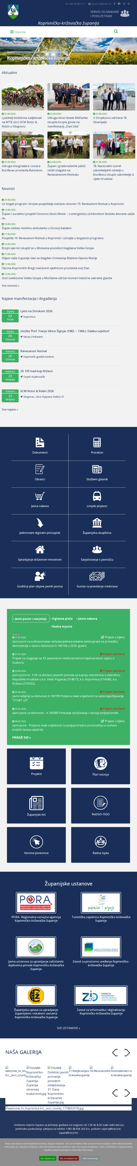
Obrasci (40, 479)
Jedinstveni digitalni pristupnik (39, 533)
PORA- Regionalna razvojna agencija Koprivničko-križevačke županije (36, 919)
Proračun (97, 452)
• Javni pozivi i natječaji (29, 619)
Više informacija (90, 1158)
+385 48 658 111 (76, 3)
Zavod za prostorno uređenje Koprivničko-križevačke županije (101, 963)
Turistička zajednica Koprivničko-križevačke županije (101, 919)
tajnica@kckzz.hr (111, 1128)
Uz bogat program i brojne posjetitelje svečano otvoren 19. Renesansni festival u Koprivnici (63, 204)
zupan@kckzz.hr (68, 1132)
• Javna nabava (86, 619)
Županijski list (36, 815)
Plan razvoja (100, 774)
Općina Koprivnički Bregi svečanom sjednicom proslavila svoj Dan (45, 268)
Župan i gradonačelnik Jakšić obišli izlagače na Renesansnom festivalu (66, 170)
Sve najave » (10, 409)
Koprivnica (29, 316)
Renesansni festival (33, 351)
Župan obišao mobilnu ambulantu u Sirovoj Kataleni (36, 228)
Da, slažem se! (48, 1158)
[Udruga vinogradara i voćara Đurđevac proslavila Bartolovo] (23, 145)
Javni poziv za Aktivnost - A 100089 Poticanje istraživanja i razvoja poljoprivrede (65, 713)
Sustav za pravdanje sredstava (97, 586)
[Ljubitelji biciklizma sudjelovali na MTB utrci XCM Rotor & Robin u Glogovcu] (23, 96)
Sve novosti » (10, 286)
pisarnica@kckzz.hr (101, 3)
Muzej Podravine (33, 336)
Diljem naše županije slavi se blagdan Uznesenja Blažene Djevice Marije (49, 258)
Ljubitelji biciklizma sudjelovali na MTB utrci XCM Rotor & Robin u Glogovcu (22, 122)
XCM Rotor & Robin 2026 (37, 391)
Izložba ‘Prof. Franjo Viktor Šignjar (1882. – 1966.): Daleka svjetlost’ (65, 331)
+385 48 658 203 (75, 1128)
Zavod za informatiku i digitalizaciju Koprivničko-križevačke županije (101, 1012)
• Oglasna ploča (61, 619)
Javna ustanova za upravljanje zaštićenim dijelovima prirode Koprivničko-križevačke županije (36, 965)
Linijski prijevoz (97, 506)
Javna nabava (40, 506)
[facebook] (114, 3)
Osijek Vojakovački (34, 376)
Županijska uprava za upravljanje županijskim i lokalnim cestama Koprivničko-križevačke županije (36, 1013)
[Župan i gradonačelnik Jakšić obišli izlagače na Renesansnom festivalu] (68, 145)
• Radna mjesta (61, 626)
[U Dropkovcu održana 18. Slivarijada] (114, 96)
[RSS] (129, 3)
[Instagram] (124, 3)
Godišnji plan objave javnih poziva (40, 586)
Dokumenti (40, 452)
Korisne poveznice (36, 853)
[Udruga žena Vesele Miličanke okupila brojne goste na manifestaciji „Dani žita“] (68, 96)
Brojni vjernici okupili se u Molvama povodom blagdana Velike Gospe (48, 248)
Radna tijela (101, 853)
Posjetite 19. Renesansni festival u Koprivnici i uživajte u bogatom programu (52, 238)
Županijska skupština (97, 533)
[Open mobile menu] (18, 31)
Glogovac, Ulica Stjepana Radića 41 (43, 396)
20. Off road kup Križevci (36, 371)
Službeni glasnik (97, 479)
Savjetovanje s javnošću (97, 559)
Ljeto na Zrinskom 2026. (36, 311)
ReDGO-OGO (101, 814)
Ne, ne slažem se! (68, 1158)
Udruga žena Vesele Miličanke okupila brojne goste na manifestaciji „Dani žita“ (67, 122)
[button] (127, 1052)
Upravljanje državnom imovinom (40, 559)
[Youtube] (119, 3)
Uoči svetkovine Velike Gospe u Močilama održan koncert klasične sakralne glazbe (57, 278)
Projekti (36, 774)
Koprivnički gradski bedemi (38, 356)
